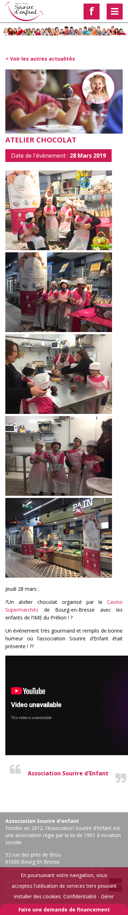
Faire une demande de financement (64, 909)
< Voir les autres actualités (40, 58)
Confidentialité (79, 896)
